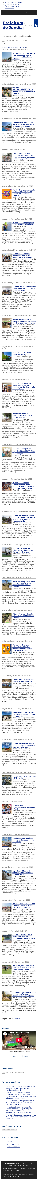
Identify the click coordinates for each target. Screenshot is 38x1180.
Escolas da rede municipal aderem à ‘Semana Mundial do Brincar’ (23, 840)
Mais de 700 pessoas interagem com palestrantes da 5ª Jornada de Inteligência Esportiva (20, 1088)
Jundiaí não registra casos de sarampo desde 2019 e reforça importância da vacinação (21, 1117)
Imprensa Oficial (13, 1144)
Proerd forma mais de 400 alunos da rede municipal (23, 680)
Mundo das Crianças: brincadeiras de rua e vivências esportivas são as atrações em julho (23, 647)
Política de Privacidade (11, 1176)
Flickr (12, 1170)
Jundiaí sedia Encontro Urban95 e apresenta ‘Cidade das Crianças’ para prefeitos (24, 321)
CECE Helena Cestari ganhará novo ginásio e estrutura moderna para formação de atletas (20, 1102)
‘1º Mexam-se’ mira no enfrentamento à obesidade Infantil (23, 807)
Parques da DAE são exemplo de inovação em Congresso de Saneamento (24, 288)
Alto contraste (18, 13)
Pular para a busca (12, 6)
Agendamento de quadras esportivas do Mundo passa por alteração (23, 714)
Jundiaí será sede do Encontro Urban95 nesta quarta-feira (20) (22, 415)
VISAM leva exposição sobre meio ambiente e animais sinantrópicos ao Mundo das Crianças (23, 90)
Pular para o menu (12, 4)
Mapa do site (9, 8)
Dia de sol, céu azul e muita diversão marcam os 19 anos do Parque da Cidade (23, 967)
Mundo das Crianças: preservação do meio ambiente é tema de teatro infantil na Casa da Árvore (23, 485)
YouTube (6, 1170)
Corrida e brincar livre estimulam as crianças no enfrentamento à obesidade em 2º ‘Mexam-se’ (23, 156)
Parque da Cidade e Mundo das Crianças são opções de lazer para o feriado (23, 745)
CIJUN (32, 1175)
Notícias (23, 47)
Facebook (23, 1168)
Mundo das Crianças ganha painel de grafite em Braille (23, 223)
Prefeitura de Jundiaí (13, 25)
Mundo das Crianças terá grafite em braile (22, 353)
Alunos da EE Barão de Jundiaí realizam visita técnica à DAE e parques (22, 255)
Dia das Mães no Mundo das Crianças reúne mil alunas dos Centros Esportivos (23, 905)
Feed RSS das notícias (10, 1168)
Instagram (31, 1168)
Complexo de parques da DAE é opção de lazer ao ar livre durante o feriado (23, 124)
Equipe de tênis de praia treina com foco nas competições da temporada (23, 936)
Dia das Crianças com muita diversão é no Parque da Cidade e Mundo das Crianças (23, 192)
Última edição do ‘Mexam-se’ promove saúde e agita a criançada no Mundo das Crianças (24, 56)
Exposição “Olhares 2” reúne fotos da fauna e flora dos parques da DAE (24, 873)
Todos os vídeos (20, 1056)
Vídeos (9, 1142)
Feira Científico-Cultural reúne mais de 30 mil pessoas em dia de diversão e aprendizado (23, 386)
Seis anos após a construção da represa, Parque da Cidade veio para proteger (24, 994)
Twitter (17, 1170)
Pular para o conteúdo (13, 2)
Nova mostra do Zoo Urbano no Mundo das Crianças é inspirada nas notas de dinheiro (23, 584)
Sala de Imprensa (13, 1147)
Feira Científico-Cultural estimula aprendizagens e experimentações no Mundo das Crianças (23, 451)
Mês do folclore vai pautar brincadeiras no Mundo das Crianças (23, 616)
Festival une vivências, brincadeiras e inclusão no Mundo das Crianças (22, 550)
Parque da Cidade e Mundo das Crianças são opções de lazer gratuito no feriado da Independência (23, 518)
